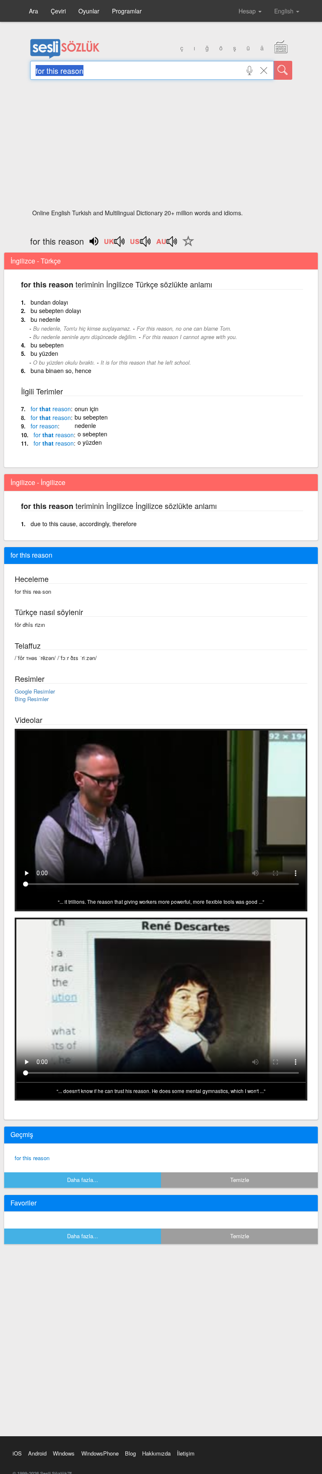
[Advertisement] (161, 147)
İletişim (186, 1453)
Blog (130, 1453)
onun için (87, 408)
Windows (64, 1453)
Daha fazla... (82, 1180)
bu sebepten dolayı (56, 310)
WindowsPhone (100, 1453)
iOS (17, 1453)
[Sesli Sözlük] (65, 56)
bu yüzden (44, 353)
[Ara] (283, 70)
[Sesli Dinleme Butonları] (115, 244)
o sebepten (92, 434)
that (51, 408)
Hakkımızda (156, 1453)
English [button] (284, 11)
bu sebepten (47, 345)
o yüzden (90, 442)
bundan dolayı (49, 302)
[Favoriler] (186, 246)
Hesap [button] (248, 11)
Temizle (239, 1180)
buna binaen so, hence (61, 370)
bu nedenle (45, 319)
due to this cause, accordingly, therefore (84, 523)
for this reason (32, 1158)
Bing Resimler (32, 699)
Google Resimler (35, 691)
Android (37, 1453)
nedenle (85, 425)
